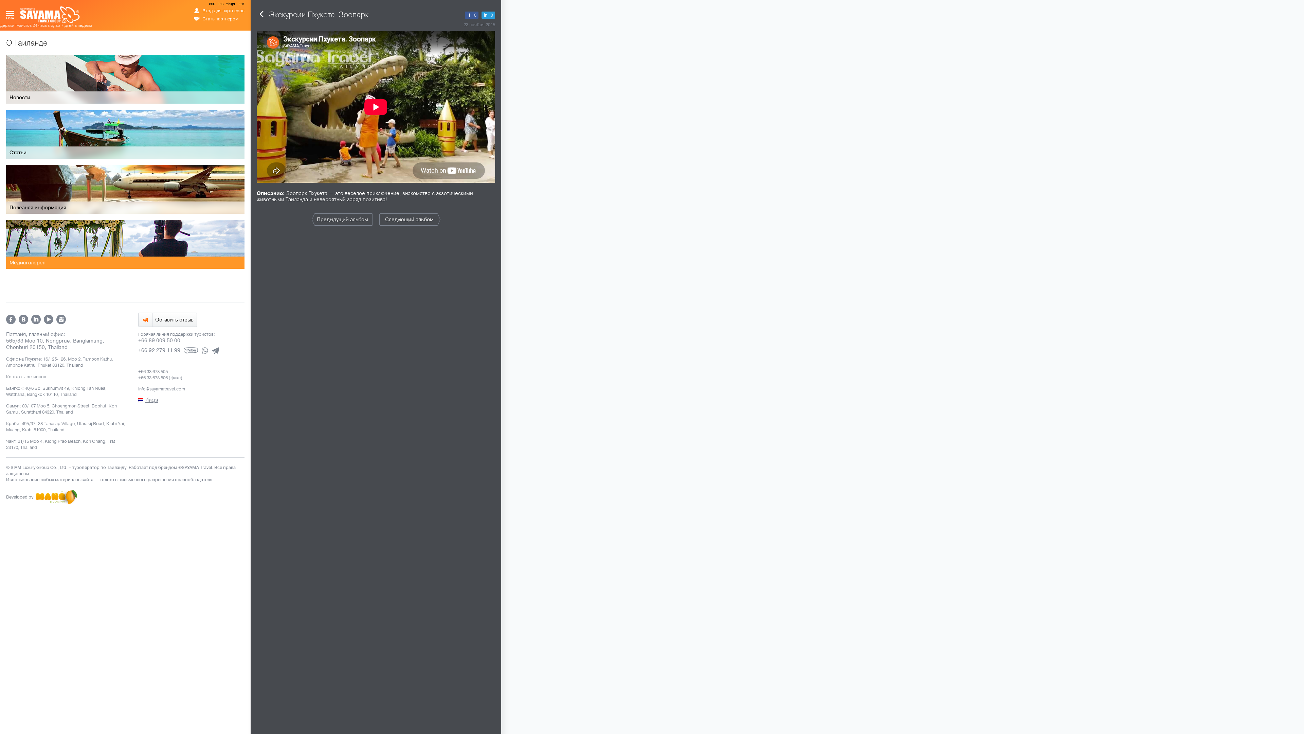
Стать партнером (220, 19)
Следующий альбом (409, 219)
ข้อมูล (230, 5)
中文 (241, 5)
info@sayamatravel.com (161, 389)
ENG (220, 5)
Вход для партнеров (223, 11)
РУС (212, 5)
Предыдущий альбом (342, 219)
